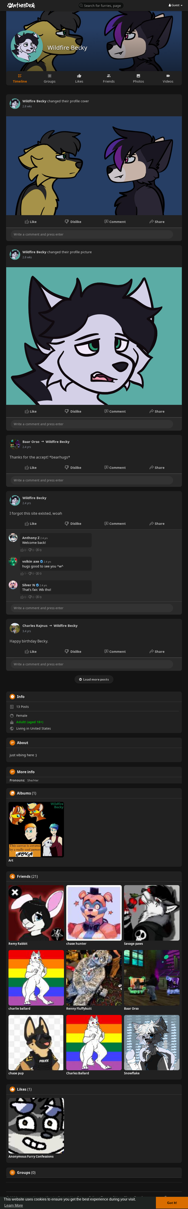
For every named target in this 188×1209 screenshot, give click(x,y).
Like (33, 221)
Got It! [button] (172, 1203)
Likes (21, 1089)
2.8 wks (27, 106)
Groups (23, 1172)
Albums (24, 793)
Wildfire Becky (67, 47)
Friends (23, 876)
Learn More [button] (13, 1205)
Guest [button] (175, 5)
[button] (101, 5)
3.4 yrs (26, 631)
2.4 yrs (26, 447)
